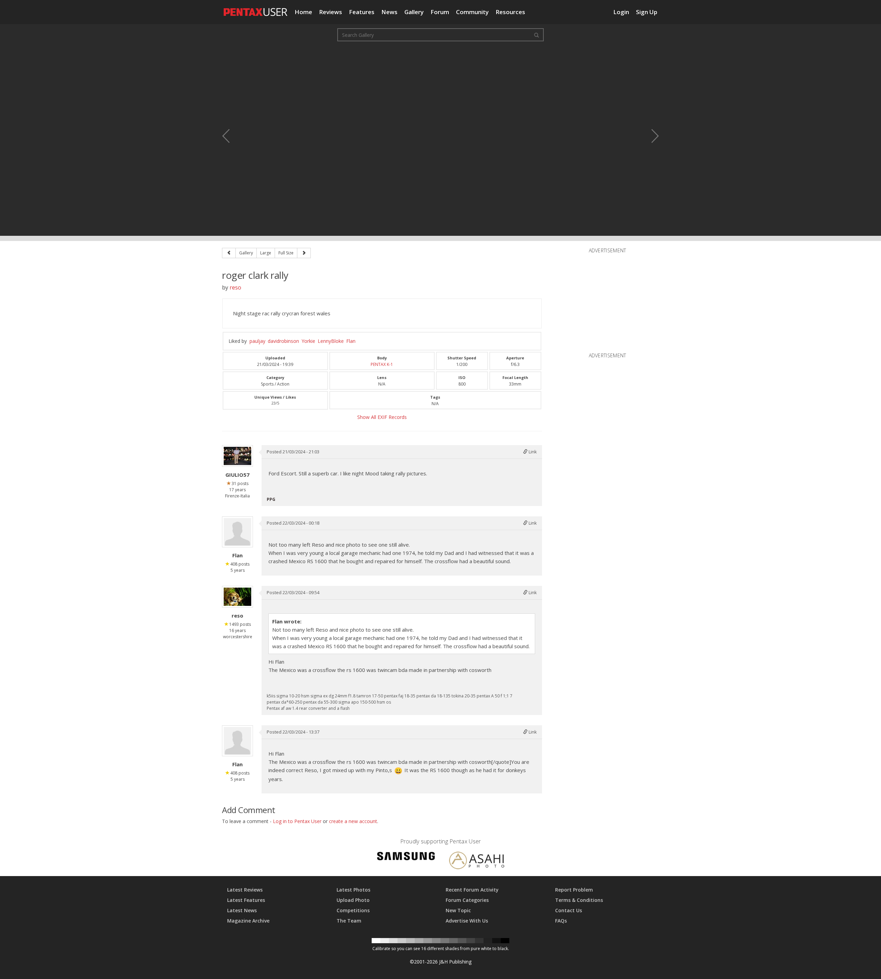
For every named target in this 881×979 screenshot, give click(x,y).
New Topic (458, 910)
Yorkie (308, 341)
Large (265, 253)
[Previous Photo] (230, 136)
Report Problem (574, 889)
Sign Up (646, 12)
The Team (349, 920)
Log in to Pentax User (297, 821)
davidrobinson (283, 341)
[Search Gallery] (536, 34)
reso (235, 287)
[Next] (304, 253)
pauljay (257, 341)
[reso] (237, 597)
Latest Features (246, 900)
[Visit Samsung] (406, 857)
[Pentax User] (256, 8)
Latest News (242, 910)
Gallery (414, 12)
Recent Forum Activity (472, 889)
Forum (440, 12)
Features (361, 12)
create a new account (353, 821)
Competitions (353, 910)
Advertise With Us (467, 920)
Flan (350, 341)
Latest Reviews (245, 889)
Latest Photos (353, 889)
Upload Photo (353, 900)
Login (621, 12)
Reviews (330, 12)
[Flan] (237, 531)
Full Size (286, 253)
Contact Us (568, 910)
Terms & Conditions (579, 900)
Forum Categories (467, 900)
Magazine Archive (248, 920)
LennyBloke (331, 341)
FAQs (561, 920)
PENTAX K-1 (382, 364)
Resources (510, 12)
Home (303, 12)
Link (532, 452)
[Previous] (229, 253)
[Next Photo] (650, 136)
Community (472, 12)
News (389, 12)
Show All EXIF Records (382, 417)
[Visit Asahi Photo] (476, 861)
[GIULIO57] (237, 456)
